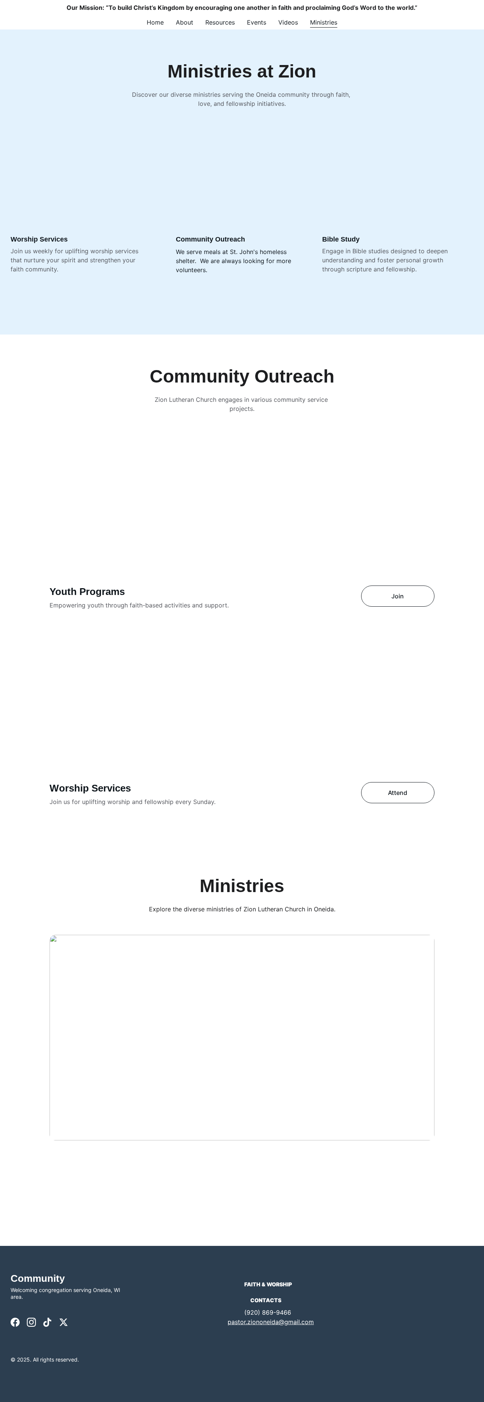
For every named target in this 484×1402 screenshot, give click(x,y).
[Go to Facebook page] (15, 1322)
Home (155, 22)
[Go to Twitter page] (63, 1322)
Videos (288, 22)
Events (256, 22)
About (184, 22)
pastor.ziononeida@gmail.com (271, 1322)
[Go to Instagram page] (31, 1322)
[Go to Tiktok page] (47, 1322)
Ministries (323, 22)
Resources (220, 22)
